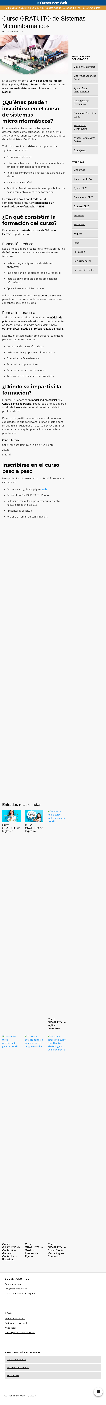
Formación (79, 251)
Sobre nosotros (13, 1284)
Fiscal (77, 242)
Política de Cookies (15, 1318)
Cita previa (79, 169)
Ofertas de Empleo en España (20, 1293)
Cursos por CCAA (83, 179)
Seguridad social (82, 260)
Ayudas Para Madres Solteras (84, 139)
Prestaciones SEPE (83, 197)
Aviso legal (10, 1328)
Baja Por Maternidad (84, 66)
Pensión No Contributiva (80, 127)
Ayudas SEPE (80, 188)
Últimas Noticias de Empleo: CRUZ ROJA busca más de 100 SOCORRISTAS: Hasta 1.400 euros (53, 7)
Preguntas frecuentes (16, 1288)
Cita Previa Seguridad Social (85, 77)
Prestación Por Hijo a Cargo (85, 115)
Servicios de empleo (84, 270)
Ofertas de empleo (16, 1359)
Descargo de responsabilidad (20, 1332)
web (44, 489)
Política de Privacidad (16, 1323)
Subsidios (79, 215)
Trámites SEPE (81, 206)
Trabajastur (80, 150)
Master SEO (13, 1375)
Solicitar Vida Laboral (18, 1367)
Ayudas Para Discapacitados (81, 90)
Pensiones (79, 224)
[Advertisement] (34, 659)
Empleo (78, 233)
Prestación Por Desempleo (81, 102)
